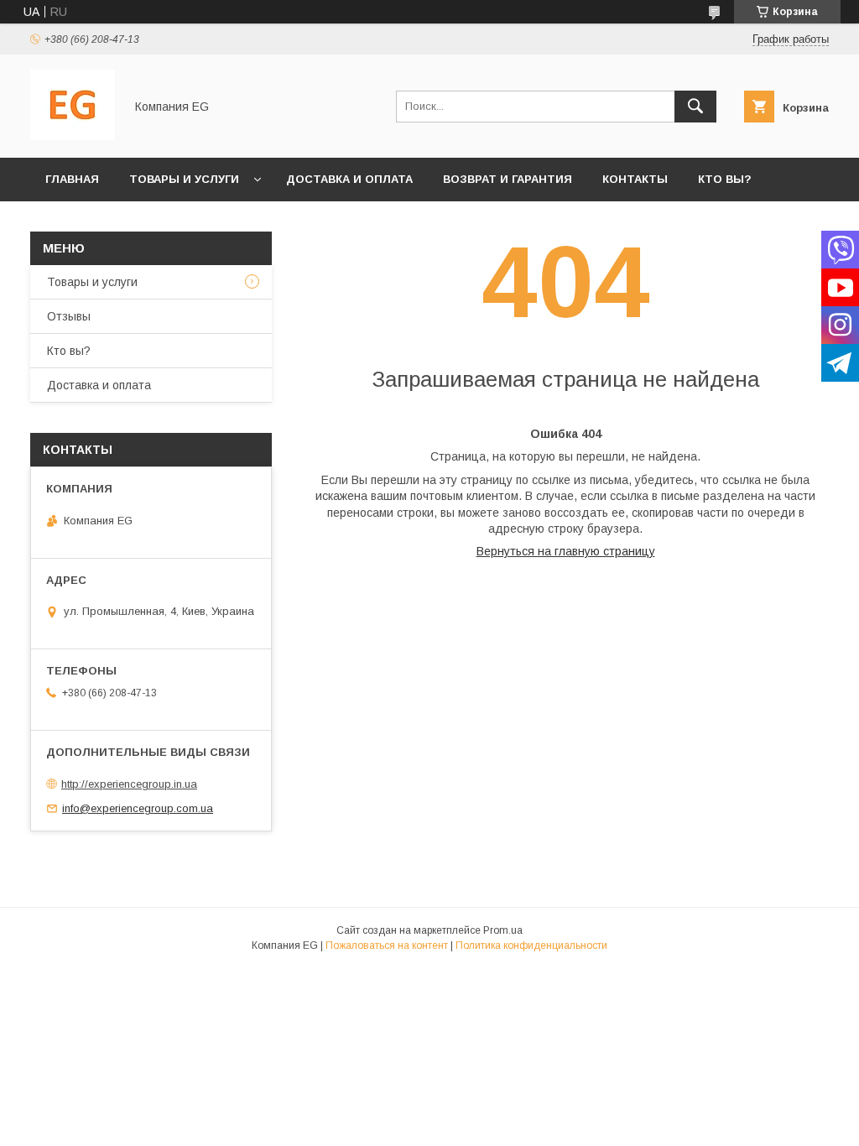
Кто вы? (725, 179)
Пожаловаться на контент (386, 945)
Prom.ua (503, 930)
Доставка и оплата (349, 179)
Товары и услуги (184, 179)
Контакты (635, 179)
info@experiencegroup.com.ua (137, 808)
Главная (72, 179)
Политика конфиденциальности (531, 945)
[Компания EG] (72, 136)
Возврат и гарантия (507, 179)
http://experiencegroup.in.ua (129, 784)
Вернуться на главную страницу (565, 551)
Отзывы (69, 316)
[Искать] (695, 106)
